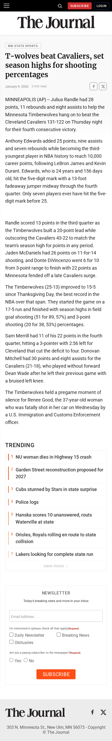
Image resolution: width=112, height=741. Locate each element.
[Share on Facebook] (93, 86)
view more (54, 565)
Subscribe (79, 6)
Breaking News (75, 635)
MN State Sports (23, 46)
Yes (18, 660)
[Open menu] (6, 5)
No (31, 660)
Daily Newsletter (29, 635)
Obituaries (24, 642)
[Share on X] (103, 86)
